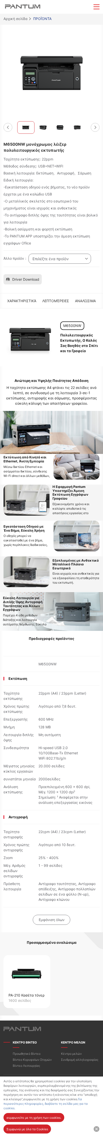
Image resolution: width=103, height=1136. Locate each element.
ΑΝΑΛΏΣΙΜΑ (85, 301)
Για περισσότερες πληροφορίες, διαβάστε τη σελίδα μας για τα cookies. (46, 1103)
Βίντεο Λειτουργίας (26, 1066)
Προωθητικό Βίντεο (26, 1054)
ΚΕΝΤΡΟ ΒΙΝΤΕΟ (25, 1042)
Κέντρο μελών (71, 1054)
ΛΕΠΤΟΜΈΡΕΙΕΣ (55, 301)
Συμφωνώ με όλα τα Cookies (27, 1129)
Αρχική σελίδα (16, 18)
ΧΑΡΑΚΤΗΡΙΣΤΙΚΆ (21, 301)
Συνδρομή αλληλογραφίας (79, 1060)
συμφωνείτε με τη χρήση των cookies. (33, 1118)
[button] (8, 127)
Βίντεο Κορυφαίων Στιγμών (32, 1060)
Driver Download (25, 279)
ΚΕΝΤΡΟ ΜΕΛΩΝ (73, 1042)
